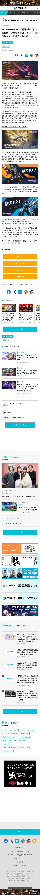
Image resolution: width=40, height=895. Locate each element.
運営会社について (20, 848)
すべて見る (20, 329)
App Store (20, 270)
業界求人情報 (25, 13)
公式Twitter (20, 263)
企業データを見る (20, 425)
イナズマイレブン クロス (10, 730)
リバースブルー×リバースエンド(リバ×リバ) (15, 740)
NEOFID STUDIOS (7, 751)
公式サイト (20, 257)
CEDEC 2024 (24, 733)
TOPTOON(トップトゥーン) (10, 733)
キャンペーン (7, 26)
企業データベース (14, 13)
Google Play (20, 277)
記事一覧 (3, 13)
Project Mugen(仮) (25, 737)
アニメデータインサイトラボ (28, 730)
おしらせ (20, 862)
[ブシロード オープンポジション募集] (20, 20)
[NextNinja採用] (20, 774)
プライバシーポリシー (20, 866)
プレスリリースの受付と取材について (20, 855)
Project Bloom (7, 744)
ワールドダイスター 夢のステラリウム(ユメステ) (16, 747)
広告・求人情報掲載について (20, 851)
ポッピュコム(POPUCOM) (10, 737)
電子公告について (20, 858)
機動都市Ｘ (6, 46)
